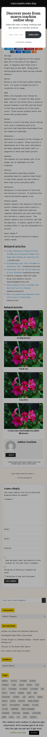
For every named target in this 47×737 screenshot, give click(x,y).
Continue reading (23, 42)
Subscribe (33, 34)
